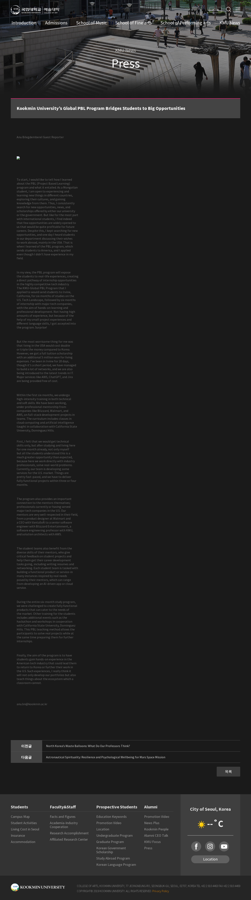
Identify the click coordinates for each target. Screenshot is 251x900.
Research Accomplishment (69, 833)
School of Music (91, 23)
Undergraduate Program (114, 835)
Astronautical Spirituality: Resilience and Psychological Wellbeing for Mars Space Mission (105, 757)
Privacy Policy (160, 891)
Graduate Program (110, 841)
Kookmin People (156, 829)
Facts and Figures (62, 816)
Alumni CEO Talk (156, 835)
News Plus (151, 823)
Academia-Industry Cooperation (64, 825)
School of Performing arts (185, 23)
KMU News (230, 23)
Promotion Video (108, 823)
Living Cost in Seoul (25, 829)
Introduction (24, 23)
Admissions (56, 23)
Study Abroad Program (113, 858)
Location (102, 829)
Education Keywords (111, 816)
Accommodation (23, 841)
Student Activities (24, 823)
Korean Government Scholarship (111, 850)
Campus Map (20, 816)
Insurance (18, 835)
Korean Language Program (116, 864)
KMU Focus (152, 841)
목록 (228, 771)
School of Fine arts (133, 23)
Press (148, 848)
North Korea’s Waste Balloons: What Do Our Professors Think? (88, 746)
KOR (216, 10)
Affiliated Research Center (69, 839)
